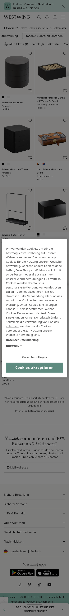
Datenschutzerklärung (22, 339)
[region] (34, 308)
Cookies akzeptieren (34, 367)
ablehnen (12, 326)
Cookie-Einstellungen (34, 356)
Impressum (14, 345)
